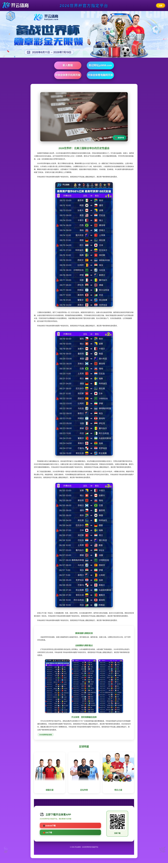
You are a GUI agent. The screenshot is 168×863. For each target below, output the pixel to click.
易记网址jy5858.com (100, 65)
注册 (160, 5)
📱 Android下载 (49, 826)
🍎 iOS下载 (47, 833)
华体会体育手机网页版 (67, 75)
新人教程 (68, 65)
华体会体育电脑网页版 (100, 75)
